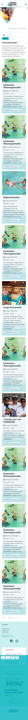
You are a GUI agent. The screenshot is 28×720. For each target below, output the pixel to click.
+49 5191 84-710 (7, 635)
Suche (5, 38)
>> (17, 618)
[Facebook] (11, 641)
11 (9, 618)
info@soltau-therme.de (9, 637)
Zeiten (3, 658)
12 (11, 618)
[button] (2, 4)
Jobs (17, 658)
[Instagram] (16, 641)
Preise (8, 658)
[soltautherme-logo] (14, 4)
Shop (13, 658)
